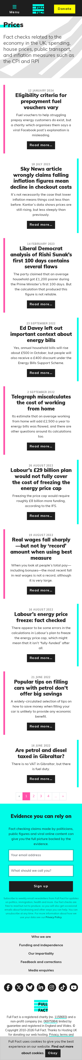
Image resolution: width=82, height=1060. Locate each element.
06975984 (50, 1021)
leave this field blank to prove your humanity (18, 808)
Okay (53, 1053)
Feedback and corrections (41, 962)
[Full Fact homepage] (38, 9)
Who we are (41, 937)
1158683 (60, 1017)
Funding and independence (41, 945)
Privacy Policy (54, 917)
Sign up (41, 886)
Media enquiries (41, 970)
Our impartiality (41, 953)
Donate (64, 9)
